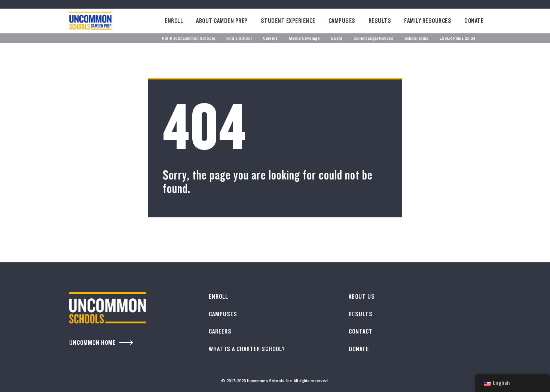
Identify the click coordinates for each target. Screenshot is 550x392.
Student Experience (288, 20)
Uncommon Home (92, 342)
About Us (362, 296)
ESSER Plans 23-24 (457, 38)
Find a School (239, 38)
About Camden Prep (222, 20)
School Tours (416, 38)
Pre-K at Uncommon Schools (188, 38)
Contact (361, 331)
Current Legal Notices (373, 38)
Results (380, 20)
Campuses (342, 20)
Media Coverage (304, 38)
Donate (473, 20)
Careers (270, 38)
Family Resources (427, 20)
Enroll (174, 20)
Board (336, 38)
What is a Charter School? (247, 349)
